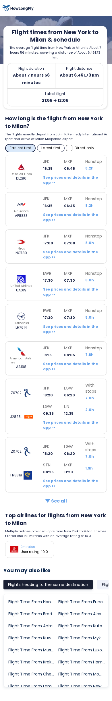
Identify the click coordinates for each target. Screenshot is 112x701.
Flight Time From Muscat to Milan (33, 650)
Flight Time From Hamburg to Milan (83, 662)
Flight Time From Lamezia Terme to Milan (33, 686)
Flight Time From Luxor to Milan (83, 650)
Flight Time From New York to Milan (83, 686)
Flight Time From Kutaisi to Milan (83, 626)
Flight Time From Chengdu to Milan (33, 674)
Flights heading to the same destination (48, 584)
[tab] (48, 584)
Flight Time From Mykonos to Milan (83, 638)
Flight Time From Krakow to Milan (33, 662)
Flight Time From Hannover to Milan (33, 602)
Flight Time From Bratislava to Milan (33, 614)
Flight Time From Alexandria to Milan (83, 614)
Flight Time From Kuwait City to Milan (33, 638)
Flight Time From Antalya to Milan (33, 626)
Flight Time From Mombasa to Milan (83, 674)
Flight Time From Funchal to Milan (83, 602)
